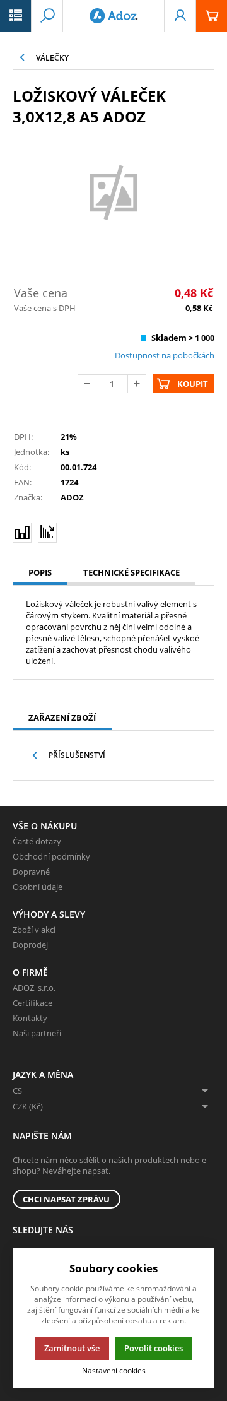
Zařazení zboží (62, 717)
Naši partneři (37, 1033)
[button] (16, 16)
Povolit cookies (153, 1348)
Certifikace (32, 1002)
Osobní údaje (37, 886)
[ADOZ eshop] (113, 16)
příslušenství (77, 755)
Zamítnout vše (72, 1348)
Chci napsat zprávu (66, 1199)
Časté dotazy (37, 841)
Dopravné (31, 871)
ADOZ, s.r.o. (34, 987)
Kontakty (30, 1018)
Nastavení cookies (114, 1370)
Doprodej (30, 944)
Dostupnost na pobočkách (164, 355)
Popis (40, 572)
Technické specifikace (131, 572)
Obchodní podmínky (51, 856)
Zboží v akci (34, 929)
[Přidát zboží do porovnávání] (22, 533)
